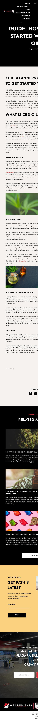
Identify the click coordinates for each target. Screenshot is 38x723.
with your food (22, 261)
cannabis (14, 126)
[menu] (35, 3)
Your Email (11, 604)
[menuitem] (27, 3)
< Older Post (10, 369)
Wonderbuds (9, 172)
